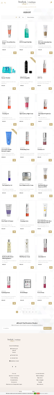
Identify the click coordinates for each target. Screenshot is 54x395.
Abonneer (48, 328)
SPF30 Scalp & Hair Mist (25, 42)
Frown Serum (40, 292)
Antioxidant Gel (42, 257)
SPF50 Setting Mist (25, 78)
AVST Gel (39, 78)
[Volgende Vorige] (36, 312)
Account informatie (40, 373)
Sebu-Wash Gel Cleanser (7, 221)
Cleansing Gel (5, 113)
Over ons (14, 373)
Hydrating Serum (5, 292)
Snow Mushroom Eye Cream (26, 185)
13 (32, 311)
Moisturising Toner (24, 149)
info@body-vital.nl (15, 361)
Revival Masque (24, 292)
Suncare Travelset (5, 78)
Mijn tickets (40, 377)
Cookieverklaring (14, 377)
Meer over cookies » (44, 393)
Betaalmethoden (14, 380)
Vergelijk (40, 382)
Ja (35, 393)
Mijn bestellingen (40, 375)
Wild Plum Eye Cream (24, 257)
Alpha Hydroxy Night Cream (26, 113)
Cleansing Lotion (24, 221)
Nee (38, 393)
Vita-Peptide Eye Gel (7, 185)
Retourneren (14, 382)
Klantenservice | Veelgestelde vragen (14, 384)
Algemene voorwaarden (14, 375)
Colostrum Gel (40, 149)
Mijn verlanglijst (40, 380)
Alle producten (40, 384)
